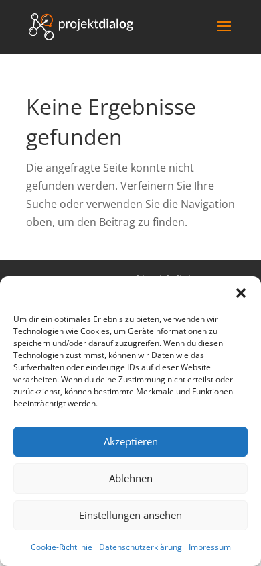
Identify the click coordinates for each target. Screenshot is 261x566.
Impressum (210, 547)
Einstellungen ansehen (130, 515)
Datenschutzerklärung (140, 547)
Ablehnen (131, 478)
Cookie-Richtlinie (61, 547)
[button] (241, 293)
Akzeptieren (131, 441)
